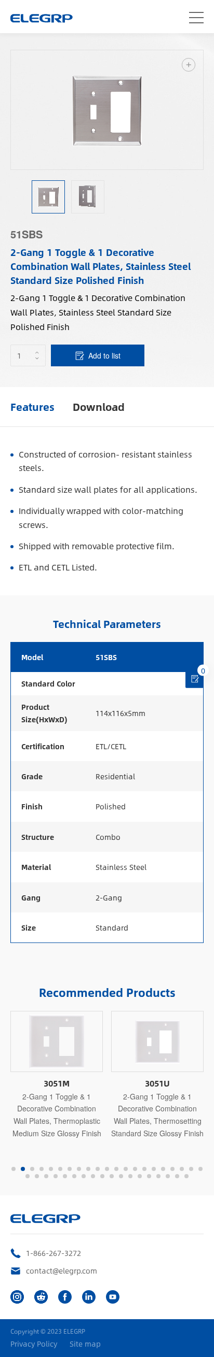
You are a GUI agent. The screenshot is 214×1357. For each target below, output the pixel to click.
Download (99, 406)
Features (32, 406)
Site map (85, 1343)
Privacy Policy (33, 1343)
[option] (107, 109)
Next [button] (198, 110)
